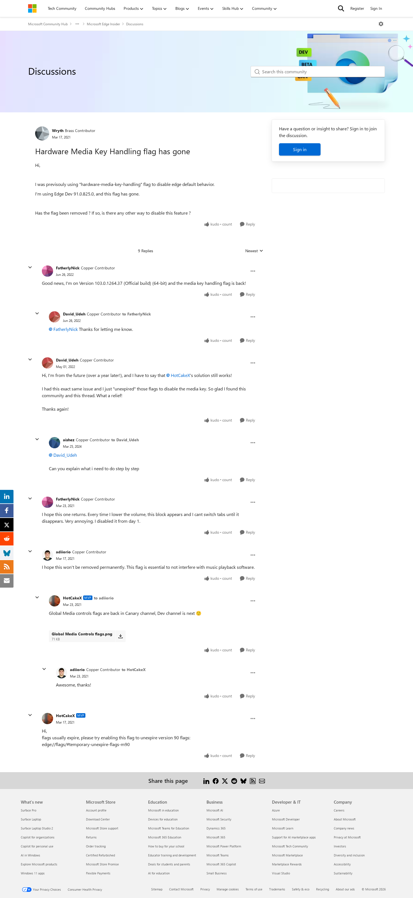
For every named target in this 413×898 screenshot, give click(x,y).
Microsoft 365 (215, 837)
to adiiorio (104, 598)
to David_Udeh (125, 439)
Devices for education (163, 819)
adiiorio (63, 551)
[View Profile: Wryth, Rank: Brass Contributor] (42, 133)
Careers (339, 810)
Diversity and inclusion (349, 855)
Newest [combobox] (254, 251)
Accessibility (342, 864)
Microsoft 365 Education (164, 837)
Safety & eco (300, 889)
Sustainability (343, 873)
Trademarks (277, 889)
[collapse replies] (30, 267)
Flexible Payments (98, 873)
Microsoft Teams (217, 855)
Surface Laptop (31, 819)
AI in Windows (30, 855)
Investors (340, 846)
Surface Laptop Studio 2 (37, 828)
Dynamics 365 (216, 828)
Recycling (322, 889)
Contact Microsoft (181, 889)
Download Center (98, 819)
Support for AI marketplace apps (294, 837)
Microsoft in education (163, 810)
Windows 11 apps (33, 873)
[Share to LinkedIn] (206, 780)
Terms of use (254, 889)
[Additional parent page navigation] (77, 24)
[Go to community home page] (32, 8)
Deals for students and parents (169, 864)
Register (357, 8)
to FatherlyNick (136, 314)
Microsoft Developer (286, 819)
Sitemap (156, 889)
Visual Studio (281, 873)
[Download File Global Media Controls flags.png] (120, 636)
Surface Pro (28, 810)
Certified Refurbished (100, 855)
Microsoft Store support (102, 828)
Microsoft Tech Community (290, 846)
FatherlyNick (68, 267)
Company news (344, 828)
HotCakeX (180, 375)
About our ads (345, 889)
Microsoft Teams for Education (168, 828)
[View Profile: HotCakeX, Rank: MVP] (54, 600)
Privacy (205, 889)
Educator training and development (172, 855)
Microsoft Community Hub (48, 24)
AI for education (159, 873)
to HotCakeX (134, 669)
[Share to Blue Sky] (243, 780)
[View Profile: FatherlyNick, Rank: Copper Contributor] (47, 271)
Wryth (57, 130)
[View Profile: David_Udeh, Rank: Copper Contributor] (54, 316)
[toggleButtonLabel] (381, 24)
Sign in (300, 149)
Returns (91, 837)
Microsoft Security (218, 819)
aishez (68, 439)
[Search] (341, 8)
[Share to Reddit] (234, 780)
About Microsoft (345, 819)
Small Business (216, 873)
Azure (276, 810)
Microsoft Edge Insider (103, 24)
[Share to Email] (262, 780)
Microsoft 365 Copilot (221, 864)
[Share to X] (225, 780)
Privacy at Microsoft (347, 837)
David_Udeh (74, 314)
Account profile (96, 810)
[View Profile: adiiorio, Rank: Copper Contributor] (47, 555)
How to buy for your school (166, 846)
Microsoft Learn (282, 828)
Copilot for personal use (37, 846)
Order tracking (96, 846)
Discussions (134, 24)
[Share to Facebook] (216, 780)
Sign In (376, 8)
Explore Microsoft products (39, 864)
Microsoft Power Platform (223, 846)
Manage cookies (228, 889)
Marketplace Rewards (287, 864)
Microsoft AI (214, 810)
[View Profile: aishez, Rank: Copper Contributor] (54, 442)
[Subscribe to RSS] (253, 780)
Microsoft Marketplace (287, 855)
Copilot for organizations (38, 837)
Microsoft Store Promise (102, 864)
